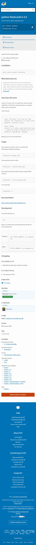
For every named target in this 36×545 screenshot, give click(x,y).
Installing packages (17, 417)
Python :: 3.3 (7, 374)
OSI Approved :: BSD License (12, 355)
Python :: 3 (7, 372)
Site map (18, 513)
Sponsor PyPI (18, 464)
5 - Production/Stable (10, 344)
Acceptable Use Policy (17, 487)
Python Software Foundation (25, 508)
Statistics (18, 442)
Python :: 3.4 (7, 376)
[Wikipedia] (6, 91)
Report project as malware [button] (18, 395)
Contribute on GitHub (17, 460)
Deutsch (19, 532)
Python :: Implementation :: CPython (14, 382)
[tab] (18, 37)
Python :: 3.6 (7, 380)
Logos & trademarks (18, 444)
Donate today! (18, 503)
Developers (7, 349)
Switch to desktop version (18, 522)
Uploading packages (17, 420)
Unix (5, 362)
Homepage (7, 283)
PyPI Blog (17, 437)
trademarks (11, 508)
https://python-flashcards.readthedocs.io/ (13, 203)
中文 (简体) (25, 532)
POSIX (6, 360)
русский (12, 533)
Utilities (6, 389)
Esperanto (22, 533)
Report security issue (18, 480)
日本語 (22, 530)
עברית (16, 533)
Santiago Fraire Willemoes (14, 318)
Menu (29, 3)
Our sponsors (18, 447)
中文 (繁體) (32, 532)
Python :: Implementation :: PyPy (13, 383)
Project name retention (17, 424)
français (17, 530)
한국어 (27, 533)
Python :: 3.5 (7, 378)
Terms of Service (17, 477)
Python (6, 368)
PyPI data (5, 291)
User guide (17, 422)
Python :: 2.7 (7, 370)
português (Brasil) (30, 530)
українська (7, 532)
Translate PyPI (17, 462)
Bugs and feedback (18, 457)
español (12, 530)
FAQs (18, 427)
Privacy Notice (17, 484)
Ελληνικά (13, 532)
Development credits (17, 467)
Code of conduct (17, 482)
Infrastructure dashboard (17, 440)
